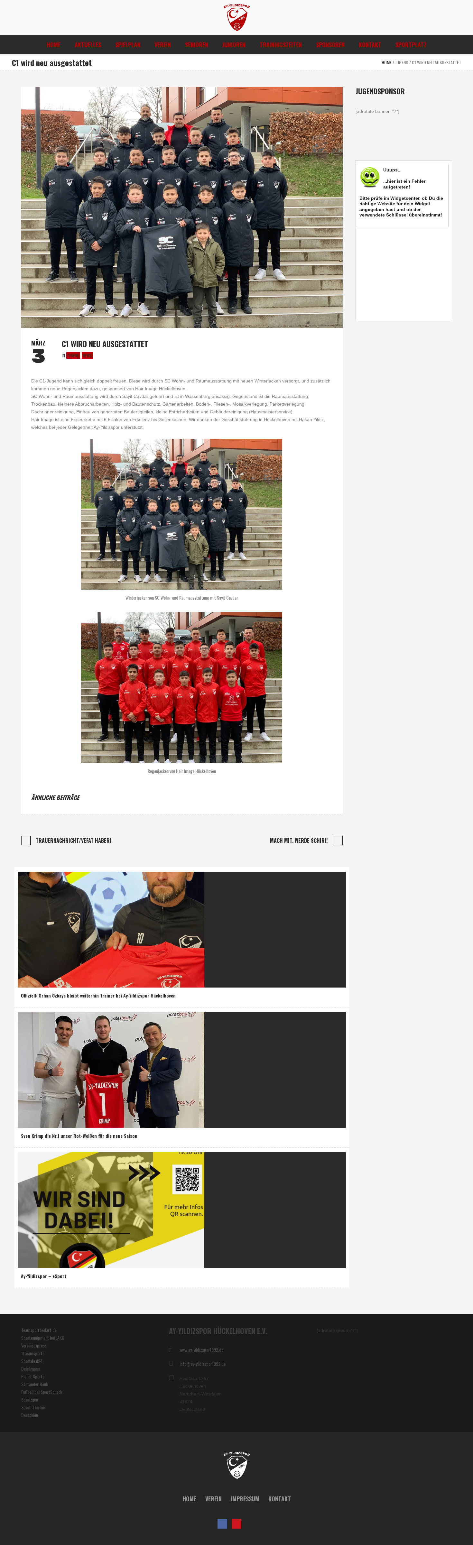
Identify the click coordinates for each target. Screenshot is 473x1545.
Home (387, 62)
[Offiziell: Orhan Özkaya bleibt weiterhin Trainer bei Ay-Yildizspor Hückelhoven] (111, 928)
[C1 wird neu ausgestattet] (182, 206)
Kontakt (279, 1499)
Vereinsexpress (34, 1345)
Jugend (401, 62)
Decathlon (29, 1415)
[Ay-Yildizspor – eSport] (111, 1209)
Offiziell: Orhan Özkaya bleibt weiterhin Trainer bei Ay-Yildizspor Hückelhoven (98, 995)
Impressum (245, 1499)
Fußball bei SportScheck (41, 1391)
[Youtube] (236, 1524)
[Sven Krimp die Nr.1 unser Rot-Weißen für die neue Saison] (111, 1069)
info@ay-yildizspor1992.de (203, 1363)
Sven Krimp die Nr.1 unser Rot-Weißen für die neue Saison (79, 1135)
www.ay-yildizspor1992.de (201, 1349)
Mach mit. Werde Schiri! (299, 840)
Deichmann (30, 1368)
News (87, 355)
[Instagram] (250, 1524)
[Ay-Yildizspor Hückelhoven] (236, 1465)
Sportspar (30, 1399)
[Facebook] (222, 1524)
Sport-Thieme (33, 1407)
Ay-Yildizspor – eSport (43, 1276)
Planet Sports (32, 1376)
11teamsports (32, 1353)
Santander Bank (34, 1384)
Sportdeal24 (31, 1360)
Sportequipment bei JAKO (42, 1337)
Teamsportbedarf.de (39, 1330)
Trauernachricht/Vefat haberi (73, 840)
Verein (213, 1499)
